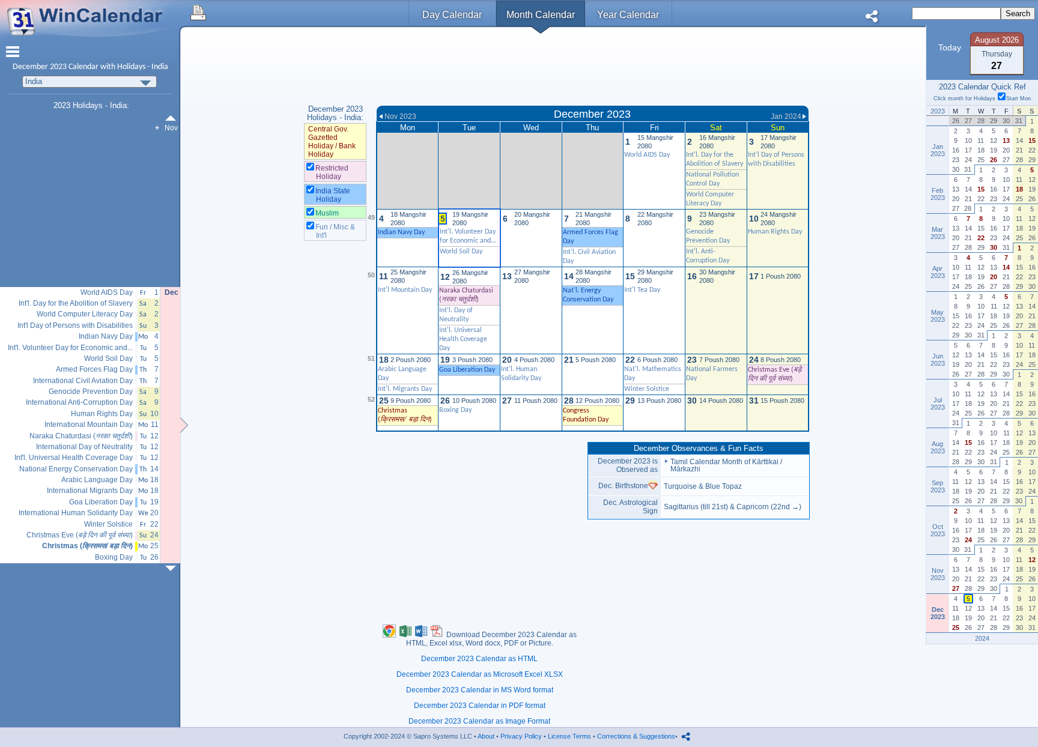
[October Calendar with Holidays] (173, 118)
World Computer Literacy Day (85, 314)
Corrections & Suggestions (636, 736)
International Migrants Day (90, 491)
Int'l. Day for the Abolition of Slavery (76, 303)
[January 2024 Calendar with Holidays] (173, 568)
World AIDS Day (647, 155)
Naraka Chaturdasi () (81, 436)
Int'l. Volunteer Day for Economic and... (70, 348)
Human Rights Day (775, 231)
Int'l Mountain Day (405, 290)
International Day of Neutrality (84, 447)
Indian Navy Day (106, 336)
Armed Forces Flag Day (94, 370)
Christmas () (87, 546)
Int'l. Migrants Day (405, 389)
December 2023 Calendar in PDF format (479, 705)
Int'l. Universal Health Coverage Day (463, 339)
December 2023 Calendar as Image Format (479, 721)
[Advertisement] (593, 68)
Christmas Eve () (79, 535)
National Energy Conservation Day (76, 469)
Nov (171, 128)
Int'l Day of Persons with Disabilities (75, 326)
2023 (58, 67)
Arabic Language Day (97, 480)
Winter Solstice (646, 389)
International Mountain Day (88, 425)
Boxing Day (455, 410)
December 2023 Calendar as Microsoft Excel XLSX (479, 674)
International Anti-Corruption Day (79, 403)
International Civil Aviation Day (83, 381)
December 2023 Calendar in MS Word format (479, 690)
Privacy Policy (521, 736)
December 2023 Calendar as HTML (479, 659)
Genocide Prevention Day (91, 392)
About (486, 736)
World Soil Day (461, 251)
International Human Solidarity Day (76, 513)
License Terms (569, 736)
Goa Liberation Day (101, 502)
